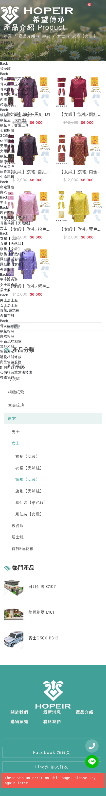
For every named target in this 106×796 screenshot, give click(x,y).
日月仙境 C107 (42, 586)
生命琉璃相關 (10, 341)
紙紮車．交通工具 (14, 125)
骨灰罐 (5, 68)
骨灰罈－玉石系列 (14, 84)
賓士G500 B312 (43, 637)
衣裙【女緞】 (10, 238)
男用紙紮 (7, 146)
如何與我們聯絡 (12, 367)
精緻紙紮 (7, 104)
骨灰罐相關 (9, 326)
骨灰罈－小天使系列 (16, 89)
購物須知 (19, 721)
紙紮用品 (7, 156)
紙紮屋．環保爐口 (14, 120)
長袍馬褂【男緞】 (14, 218)
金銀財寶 (7, 130)
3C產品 (6, 135)
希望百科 (7, 315)
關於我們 (7, 27)
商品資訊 (7, 48)
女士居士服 (9, 305)
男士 (3, 202)
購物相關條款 (10, 357)
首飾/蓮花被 (9, 310)
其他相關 (7, 346)
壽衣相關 (7, 336)
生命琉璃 (7, 176)
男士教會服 (9, 279)
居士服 (5, 290)
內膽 (3, 99)
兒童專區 (7, 166)
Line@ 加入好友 (52, 766)
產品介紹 (85, 711)
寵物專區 (7, 171)
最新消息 (52, 711)
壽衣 (3, 192)
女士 (3, 228)
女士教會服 (9, 285)
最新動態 (7, 43)
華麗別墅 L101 (41, 612)
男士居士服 (9, 300)
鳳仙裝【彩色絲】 (14, 259)
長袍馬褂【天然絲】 (16, 223)
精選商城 (7, 58)
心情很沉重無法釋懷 (16, 372)
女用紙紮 (7, 151)
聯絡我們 (7, 377)
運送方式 (7, 351)
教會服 (5, 269)
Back (4, 38)
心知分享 (7, 32)
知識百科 (7, 53)
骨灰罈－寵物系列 (14, 94)
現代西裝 (7, 213)
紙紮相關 (7, 331)
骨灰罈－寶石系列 (14, 79)
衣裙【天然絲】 (12, 243)
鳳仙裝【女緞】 (12, 264)
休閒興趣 (7, 140)
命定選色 (7, 187)
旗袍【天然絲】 (12, 254)
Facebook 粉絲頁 (52, 752)
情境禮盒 (7, 161)
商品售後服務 (10, 362)
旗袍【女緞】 (10, 249)
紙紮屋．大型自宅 (14, 115)
